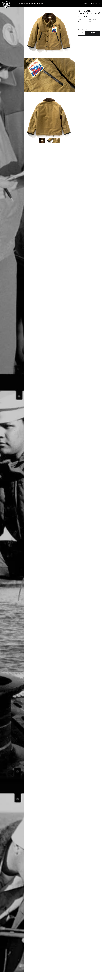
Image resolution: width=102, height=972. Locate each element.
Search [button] (86, 3)
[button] (49, 32)
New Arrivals (23, 3)
